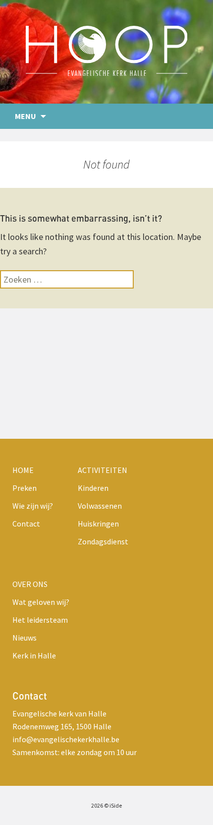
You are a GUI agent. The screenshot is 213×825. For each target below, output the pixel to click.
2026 (97, 805)
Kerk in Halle (34, 655)
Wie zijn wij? (32, 506)
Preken (24, 488)
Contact (26, 524)
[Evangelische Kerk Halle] (106, 52)
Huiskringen (98, 524)
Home (23, 470)
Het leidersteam (40, 620)
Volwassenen (100, 506)
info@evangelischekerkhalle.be (65, 739)
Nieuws (24, 638)
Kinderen (93, 488)
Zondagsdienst (103, 541)
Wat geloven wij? (40, 602)
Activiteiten (102, 470)
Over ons (30, 584)
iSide (115, 805)
